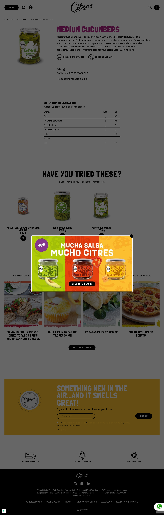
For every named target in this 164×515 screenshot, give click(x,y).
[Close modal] (131, 236)
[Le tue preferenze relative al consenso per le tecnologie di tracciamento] (4, 511)
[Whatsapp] (159, 507)
